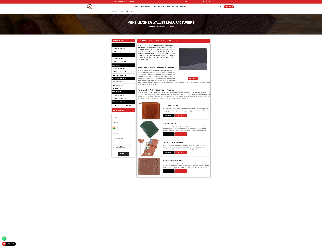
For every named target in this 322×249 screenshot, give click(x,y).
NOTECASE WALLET (170, 124)
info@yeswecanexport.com (194, 1)
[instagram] (209, 2)
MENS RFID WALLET (119, 58)
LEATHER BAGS (117, 65)
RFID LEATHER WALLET (119, 55)
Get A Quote (192, 78)
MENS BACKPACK (118, 81)
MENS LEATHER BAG (119, 68)
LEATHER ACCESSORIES (119, 102)
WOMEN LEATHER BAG (120, 71)
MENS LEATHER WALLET (120, 48)
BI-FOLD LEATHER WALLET (172, 161)
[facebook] (206, 2)
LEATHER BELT (116, 92)
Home (136, 6)
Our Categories (159, 6)
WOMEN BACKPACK (118, 85)
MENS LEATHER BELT (119, 95)
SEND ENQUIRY (229, 6)
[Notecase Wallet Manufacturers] (149, 129)
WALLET (116, 11)
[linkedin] (203, 2)
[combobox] (115, 128)
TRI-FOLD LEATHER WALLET (173, 142)
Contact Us (184, 6)
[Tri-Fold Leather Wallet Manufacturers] (149, 147)
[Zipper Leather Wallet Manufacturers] (149, 110)
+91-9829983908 (129, 1)
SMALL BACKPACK (118, 88)
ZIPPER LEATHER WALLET (172, 105)
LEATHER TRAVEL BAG (119, 75)
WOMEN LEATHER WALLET (121, 51)
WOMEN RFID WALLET (119, 61)
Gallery (175, 6)
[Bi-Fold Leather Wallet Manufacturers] (149, 166)
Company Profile (145, 6)
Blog (168, 6)
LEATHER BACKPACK (118, 78)
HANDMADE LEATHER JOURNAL (122, 105)
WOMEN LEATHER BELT (120, 98)
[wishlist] (220, 6)
